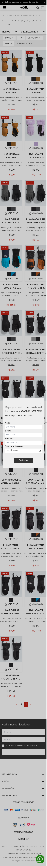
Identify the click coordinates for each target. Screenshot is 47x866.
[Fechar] (39, 403)
